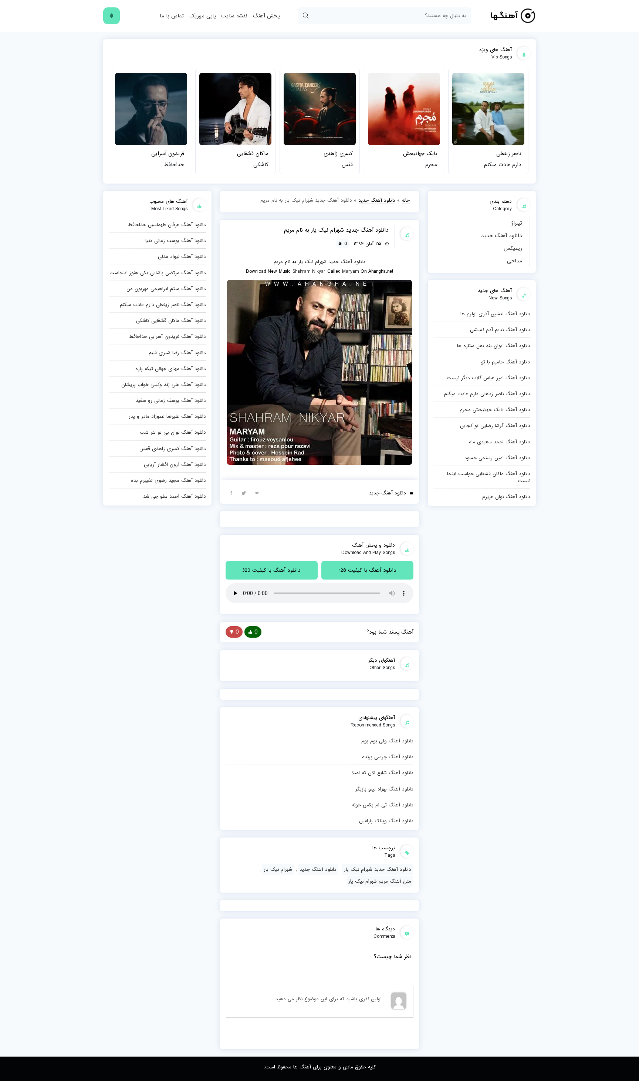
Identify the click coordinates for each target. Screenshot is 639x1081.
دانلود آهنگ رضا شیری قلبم (177, 352)
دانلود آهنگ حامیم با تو (505, 362)
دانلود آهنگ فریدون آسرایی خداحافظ (167, 336)
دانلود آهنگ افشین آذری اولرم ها (495, 314)
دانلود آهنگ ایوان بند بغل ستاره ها (493, 345)
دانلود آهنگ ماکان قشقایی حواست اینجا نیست (488, 477)
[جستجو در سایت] (305, 15)
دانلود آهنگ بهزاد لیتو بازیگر (384, 789)
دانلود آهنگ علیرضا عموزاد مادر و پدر (167, 416)
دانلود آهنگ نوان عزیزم (506, 496)
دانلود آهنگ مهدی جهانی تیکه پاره (170, 368)
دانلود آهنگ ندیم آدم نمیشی (500, 329)
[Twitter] (244, 492)
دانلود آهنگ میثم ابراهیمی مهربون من (166, 288)
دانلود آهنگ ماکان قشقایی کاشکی (171, 320)
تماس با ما (172, 16)
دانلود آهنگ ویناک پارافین (386, 821)
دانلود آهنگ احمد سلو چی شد (174, 496)
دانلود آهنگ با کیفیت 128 (367, 570)
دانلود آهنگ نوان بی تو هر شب (173, 432)
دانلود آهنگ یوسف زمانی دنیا (175, 240)
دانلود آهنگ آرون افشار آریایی (175, 464)
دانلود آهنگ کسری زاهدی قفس (172, 448)
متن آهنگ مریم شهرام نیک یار (379, 881)
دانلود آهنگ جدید (501, 236)
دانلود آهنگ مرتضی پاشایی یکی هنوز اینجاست (157, 272)
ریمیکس (513, 248)
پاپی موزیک (202, 16)
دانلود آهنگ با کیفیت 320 (271, 570)
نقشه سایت (234, 16)
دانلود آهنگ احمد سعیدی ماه (499, 442)
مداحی (514, 261)
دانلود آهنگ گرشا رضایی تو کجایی (495, 425)
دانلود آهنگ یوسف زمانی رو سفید (171, 400)
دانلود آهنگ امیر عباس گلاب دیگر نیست (488, 378)
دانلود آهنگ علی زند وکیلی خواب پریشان (163, 384)
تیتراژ (516, 223)
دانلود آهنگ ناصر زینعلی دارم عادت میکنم (487, 393)
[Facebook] (231, 492)
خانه (406, 200)
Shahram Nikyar (309, 271)
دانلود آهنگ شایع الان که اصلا (382, 772)
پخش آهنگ (266, 16)
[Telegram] (257, 492)
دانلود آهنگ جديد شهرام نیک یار (377, 869)
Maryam (350, 271)
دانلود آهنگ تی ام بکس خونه (382, 805)
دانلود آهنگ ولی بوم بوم (387, 741)
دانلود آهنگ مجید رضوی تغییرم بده (168, 480)
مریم (278, 261)
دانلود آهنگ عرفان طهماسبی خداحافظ (167, 224)
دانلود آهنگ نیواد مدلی (182, 256)
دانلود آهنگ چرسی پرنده (387, 757)
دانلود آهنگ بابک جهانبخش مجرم (495, 409)
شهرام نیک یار (312, 261)
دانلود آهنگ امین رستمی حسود (497, 457)
